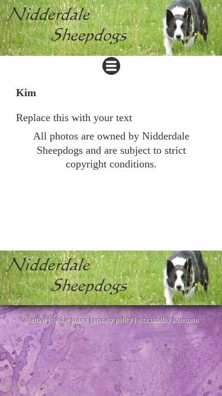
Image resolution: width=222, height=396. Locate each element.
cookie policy (69, 319)
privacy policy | (114, 319)
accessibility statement (167, 319)
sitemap (35, 319)
